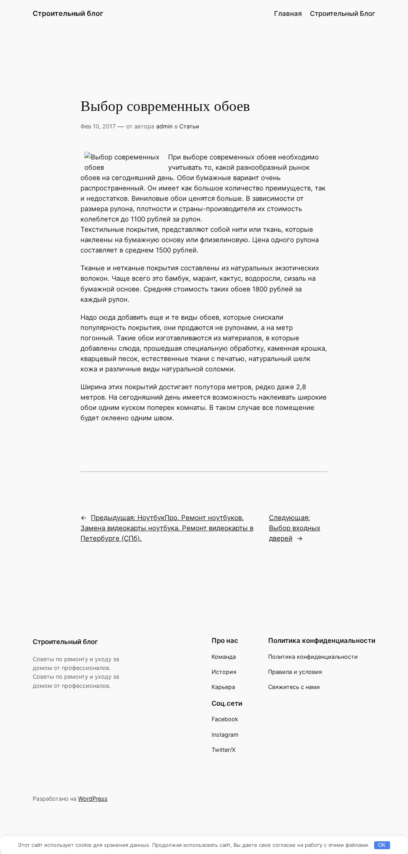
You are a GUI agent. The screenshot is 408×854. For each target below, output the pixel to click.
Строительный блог (68, 13)
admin (164, 126)
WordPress (93, 798)
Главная (288, 13)
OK (382, 845)
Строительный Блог (342, 13)
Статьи (189, 126)
